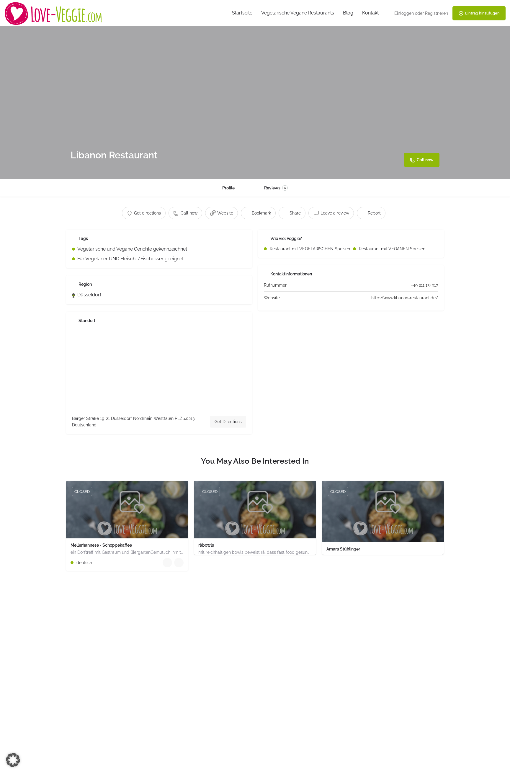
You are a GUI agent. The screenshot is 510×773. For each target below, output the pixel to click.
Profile (228, 188)
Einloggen (404, 13)
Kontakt (370, 13)
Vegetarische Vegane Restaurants (297, 13)
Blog (348, 13)
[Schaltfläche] (179, 562)
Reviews (275, 188)
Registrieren (436, 13)
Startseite (242, 13)
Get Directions (228, 421)
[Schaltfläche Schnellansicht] (167, 562)
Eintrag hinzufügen (482, 13)
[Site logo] (54, 13)
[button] (13, 760)
